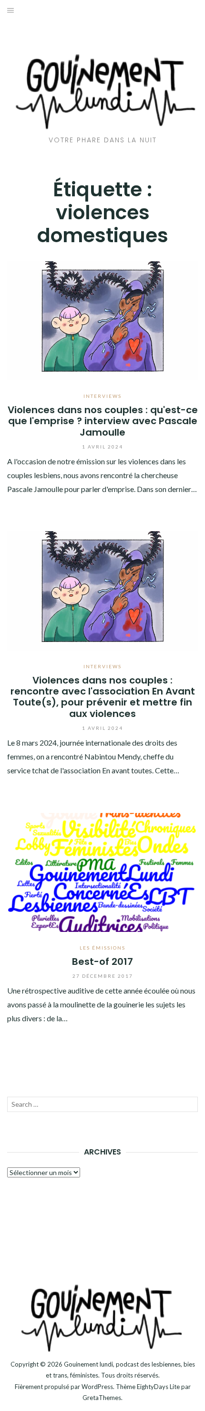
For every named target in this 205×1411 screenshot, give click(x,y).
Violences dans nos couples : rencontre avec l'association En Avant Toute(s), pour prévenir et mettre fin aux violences (102, 696)
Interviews (102, 396)
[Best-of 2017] (102, 871)
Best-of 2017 (102, 961)
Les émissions (102, 948)
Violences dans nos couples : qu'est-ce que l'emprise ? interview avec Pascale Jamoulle (103, 421)
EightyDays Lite (158, 1386)
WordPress (97, 1386)
